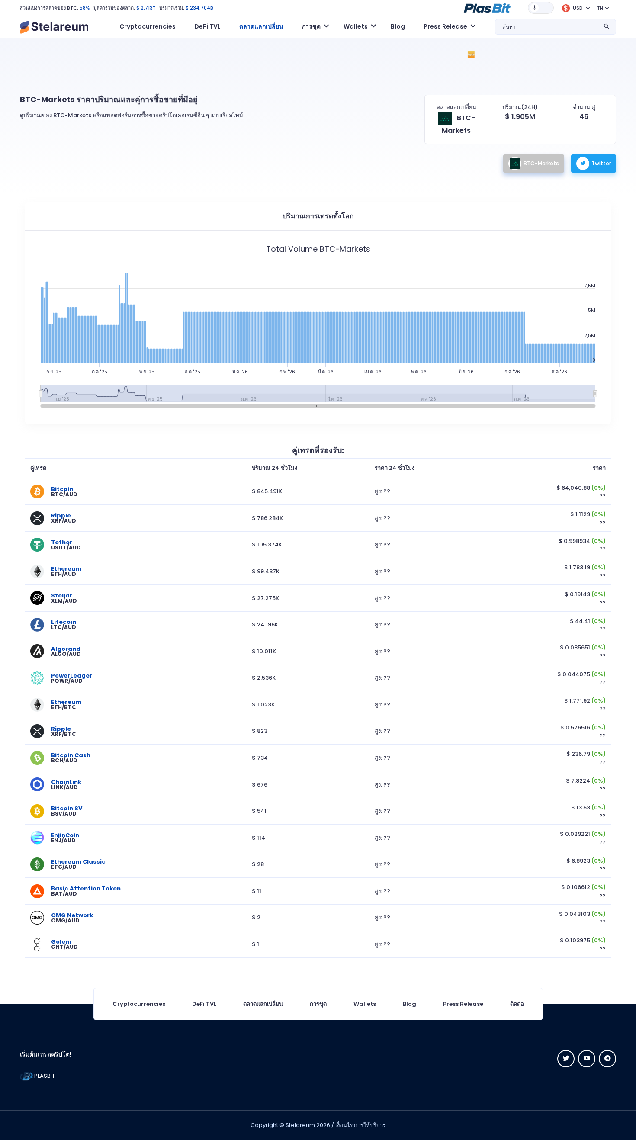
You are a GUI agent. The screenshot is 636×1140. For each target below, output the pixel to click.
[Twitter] (566, 1058)
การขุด (318, 1004)
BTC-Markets (541, 163)
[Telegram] (607, 1058)
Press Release (463, 1004)
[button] (487, 7)
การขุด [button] (311, 26)
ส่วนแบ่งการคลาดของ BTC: (49, 7)
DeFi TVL (207, 26)
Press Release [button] (445, 26)
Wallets (364, 1004)
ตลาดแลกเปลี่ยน (261, 26)
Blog (398, 26)
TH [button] (600, 8)
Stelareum (300, 1125)
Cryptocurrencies (147, 26)
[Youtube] (586, 1058)
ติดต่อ (517, 1004)
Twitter (601, 163)
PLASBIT (44, 1076)
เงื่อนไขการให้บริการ (360, 1125)
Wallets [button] (356, 26)
